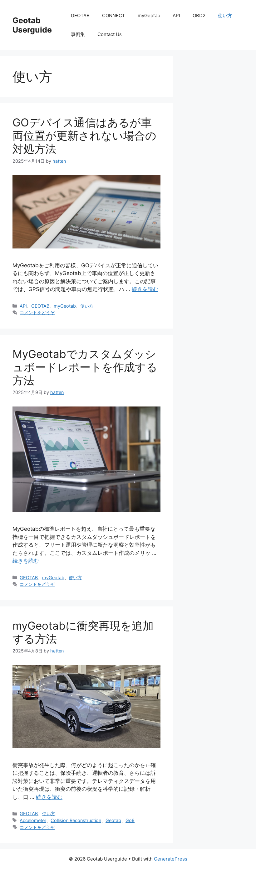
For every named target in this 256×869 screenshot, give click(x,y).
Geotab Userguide (32, 25)
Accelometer (33, 820)
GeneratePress (170, 859)
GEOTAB (80, 15)
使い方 (225, 15)
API (176, 15)
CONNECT (113, 15)
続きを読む (145, 289)
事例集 (78, 34)
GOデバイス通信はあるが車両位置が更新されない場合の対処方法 (84, 135)
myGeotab (149, 15)
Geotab (113, 820)
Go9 (130, 820)
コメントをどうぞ (37, 312)
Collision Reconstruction (76, 820)
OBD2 (199, 15)
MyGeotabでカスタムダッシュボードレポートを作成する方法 (84, 367)
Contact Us (109, 34)
